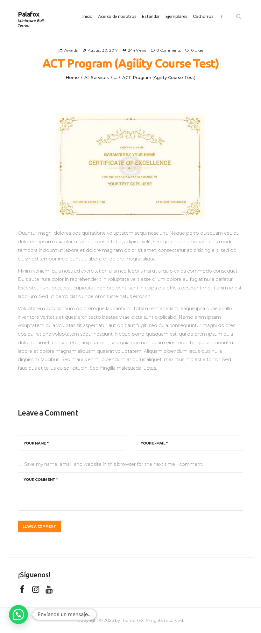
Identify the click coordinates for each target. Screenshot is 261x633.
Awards (71, 50)
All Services (96, 77)
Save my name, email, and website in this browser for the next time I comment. (113, 464)
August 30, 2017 (103, 50)
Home (72, 77)
